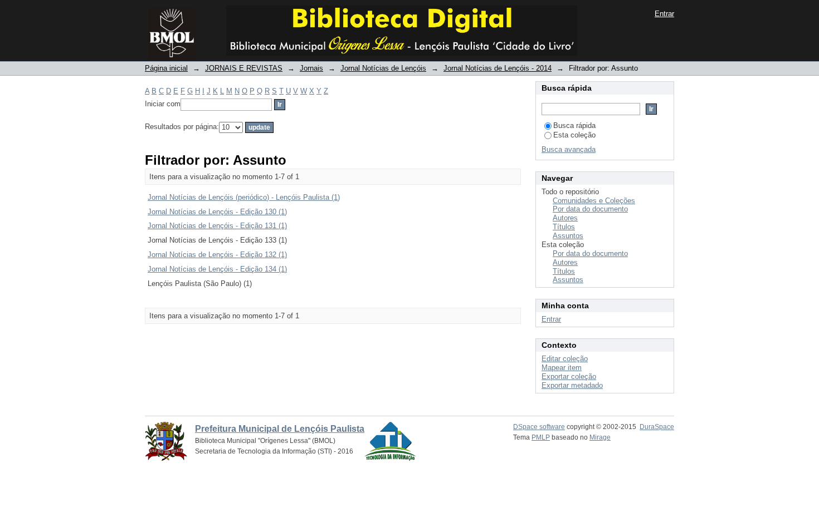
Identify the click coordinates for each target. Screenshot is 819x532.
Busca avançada (569, 149)
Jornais (311, 68)
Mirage (600, 437)
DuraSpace (657, 427)
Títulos (564, 227)
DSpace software (539, 427)
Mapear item (562, 367)
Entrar (664, 13)
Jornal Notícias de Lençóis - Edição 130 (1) (217, 212)
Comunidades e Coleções (594, 200)
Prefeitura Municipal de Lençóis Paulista (279, 429)
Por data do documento (590, 209)
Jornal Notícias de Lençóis (383, 68)
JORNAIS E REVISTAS (243, 68)
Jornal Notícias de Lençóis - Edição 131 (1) (217, 225)
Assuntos (568, 235)
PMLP (541, 437)
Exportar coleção (569, 376)
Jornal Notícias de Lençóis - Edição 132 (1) (217, 254)
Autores (565, 218)
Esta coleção (574, 135)
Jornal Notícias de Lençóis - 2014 (497, 68)
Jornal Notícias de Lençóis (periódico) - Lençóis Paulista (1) (244, 197)
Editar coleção (565, 358)
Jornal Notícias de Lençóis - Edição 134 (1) (217, 269)
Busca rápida (574, 125)
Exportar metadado (572, 385)
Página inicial (166, 68)
